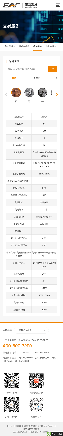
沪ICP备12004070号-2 (32, 429)
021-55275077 (26, 358)
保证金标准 (24, 46)
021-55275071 (26, 352)
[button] (57, 94)
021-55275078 (42, 358)
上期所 (13, 78)
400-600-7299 (17, 345)
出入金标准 (51, 46)
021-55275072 (42, 352)
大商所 (37, 78)
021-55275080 (22, 361)
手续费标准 (10, 46)
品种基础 (37, 46)
